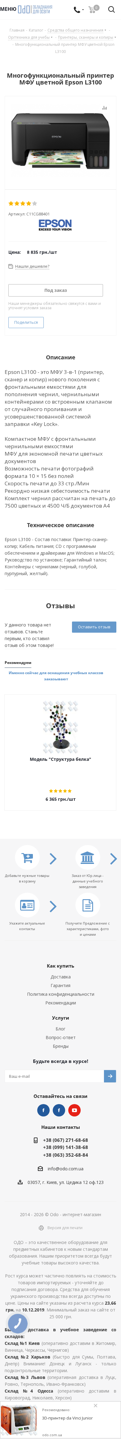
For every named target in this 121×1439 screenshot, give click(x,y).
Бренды (61, 1046)
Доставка (61, 977)
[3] (23, 203)
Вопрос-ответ (61, 1037)
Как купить (60, 966)
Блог (60, 1029)
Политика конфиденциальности (60, 994)
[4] (29, 203)
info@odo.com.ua (65, 1169)
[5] (35, 203)
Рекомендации (60, 1003)
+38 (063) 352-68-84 (65, 1155)
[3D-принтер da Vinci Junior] (19, 1420)
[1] (11, 203)
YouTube (74, 1110)
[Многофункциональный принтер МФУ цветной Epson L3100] (60, 141)
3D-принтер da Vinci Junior (67, 1418)
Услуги (60, 1018)
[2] (17, 203)
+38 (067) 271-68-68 (65, 1140)
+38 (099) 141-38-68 (65, 1147)
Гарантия (60, 985)
